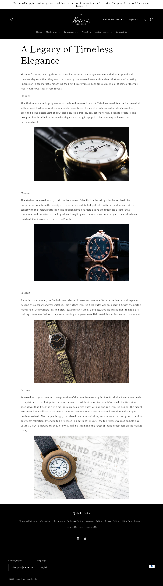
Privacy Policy (112, 521)
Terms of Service (74, 527)
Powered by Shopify (29, 579)
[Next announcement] (153, 4)
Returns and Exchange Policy (68, 521)
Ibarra (17, 579)
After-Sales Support (132, 521)
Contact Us (91, 527)
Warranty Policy (94, 521)
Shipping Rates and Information (35, 521)
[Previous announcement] (9, 4)
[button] (12, 19)
